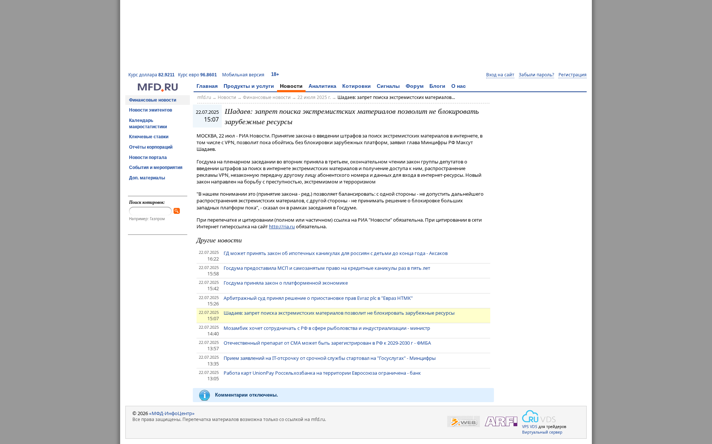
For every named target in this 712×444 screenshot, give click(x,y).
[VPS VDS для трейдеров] (539, 416)
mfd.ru (204, 97)
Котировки (356, 86)
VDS (533, 426)
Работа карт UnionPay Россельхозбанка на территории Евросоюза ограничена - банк (322, 373)
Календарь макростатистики (148, 123)
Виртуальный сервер (542, 432)
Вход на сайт (500, 75)
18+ (275, 74)
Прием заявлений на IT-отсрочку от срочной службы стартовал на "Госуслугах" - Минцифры (330, 358)
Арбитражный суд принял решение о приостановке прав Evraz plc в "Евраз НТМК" (318, 298)
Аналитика (322, 86)
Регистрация (572, 75)
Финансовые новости (152, 100)
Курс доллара (151, 75)
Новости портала (148, 157)
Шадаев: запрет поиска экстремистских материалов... (396, 97)
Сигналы (388, 86)
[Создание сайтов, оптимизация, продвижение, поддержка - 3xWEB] (463, 421)
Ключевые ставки (148, 136)
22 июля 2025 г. (314, 97)
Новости (291, 86)
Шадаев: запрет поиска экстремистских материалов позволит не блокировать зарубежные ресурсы (339, 312)
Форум (414, 86)
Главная (207, 86)
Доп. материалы (147, 177)
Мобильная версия (243, 75)
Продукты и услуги (249, 86)
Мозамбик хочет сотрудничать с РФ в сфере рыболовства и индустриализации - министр (327, 328)
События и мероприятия (155, 167)
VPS (525, 426)
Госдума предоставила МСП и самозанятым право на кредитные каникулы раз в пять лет (327, 268)
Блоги (437, 86)
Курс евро (197, 75)
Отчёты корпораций (150, 147)
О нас (458, 86)
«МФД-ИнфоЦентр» (172, 413)
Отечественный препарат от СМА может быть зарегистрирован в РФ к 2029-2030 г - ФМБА (327, 342)
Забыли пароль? (536, 75)
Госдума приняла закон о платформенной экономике (286, 282)
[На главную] (158, 90)
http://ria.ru (282, 226)
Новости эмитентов (150, 110)
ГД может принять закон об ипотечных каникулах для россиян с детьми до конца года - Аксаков (336, 253)
